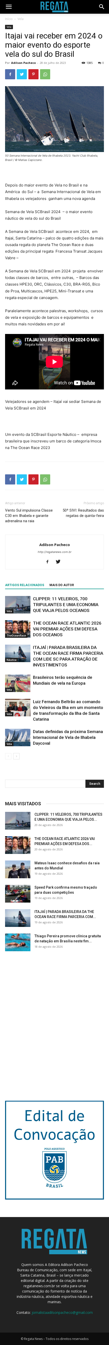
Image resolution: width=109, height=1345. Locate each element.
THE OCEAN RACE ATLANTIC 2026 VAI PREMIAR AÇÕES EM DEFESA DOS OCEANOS (67, 629)
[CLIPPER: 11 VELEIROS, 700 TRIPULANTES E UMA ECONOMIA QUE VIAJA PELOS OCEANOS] (17, 604)
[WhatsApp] (45, 74)
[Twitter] (22, 74)
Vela (20, 19)
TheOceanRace (16, 635)
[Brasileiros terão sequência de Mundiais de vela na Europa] (17, 683)
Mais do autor (61, 585)
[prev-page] (8, 756)
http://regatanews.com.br (54, 552)
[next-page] (16, 756)
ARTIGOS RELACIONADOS (24, 585)
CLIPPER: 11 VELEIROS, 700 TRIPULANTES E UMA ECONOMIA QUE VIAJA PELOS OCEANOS (65, 604)
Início (9, 19)
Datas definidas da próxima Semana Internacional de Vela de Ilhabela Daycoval (68, 737)
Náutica (11, 660)
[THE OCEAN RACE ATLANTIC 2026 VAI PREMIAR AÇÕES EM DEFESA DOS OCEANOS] (17, 629)
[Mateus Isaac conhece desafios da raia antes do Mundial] (17, 869)
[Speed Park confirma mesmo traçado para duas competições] (17, 894)
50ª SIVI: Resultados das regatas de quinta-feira (83, 513)
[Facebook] (10, 74)
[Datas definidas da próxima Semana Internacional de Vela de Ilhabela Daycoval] (17, 737)
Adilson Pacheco (23, 63)
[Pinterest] (33, 74)
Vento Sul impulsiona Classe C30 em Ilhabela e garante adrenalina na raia (29, 515)
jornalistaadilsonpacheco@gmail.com (62, 1312)
